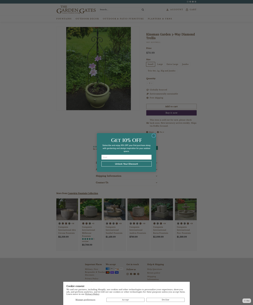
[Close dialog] (153, 135)
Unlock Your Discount (126, 164)
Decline (165, 300)
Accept (125, 300)
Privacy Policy (92, 294)
